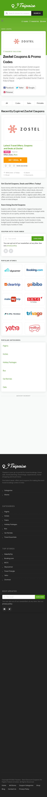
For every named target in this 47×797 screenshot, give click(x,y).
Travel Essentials (10, 537)
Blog (3, 789)
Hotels (5, 354)
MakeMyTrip (8, 554)
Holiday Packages (10, 362)
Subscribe (38, 238)
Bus (4, 371)
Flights (5, 346)
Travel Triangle (9, 571)
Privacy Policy (24, 789)
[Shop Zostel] (23, 41)
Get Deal (14, 160)
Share (27, 172)
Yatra (6, 575)
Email (7, 175)
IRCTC (6, 563)
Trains (6, 520)
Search (37, 13)
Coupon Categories (26, 785)
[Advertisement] (23, 422)
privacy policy (12, 246)
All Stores (12, 785)
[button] (8, 87)
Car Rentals (7, 379)
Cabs (5, 387)
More (15, 155)
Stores (6, 495)
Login (44, 21)
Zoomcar (7, 580)
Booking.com (9, 558)
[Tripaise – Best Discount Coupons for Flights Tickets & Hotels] (23, 6)
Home (4, 785)
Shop (38, 785)
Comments (29, 175)
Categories (8, 490)
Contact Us (12, 789)
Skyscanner (8, 567)
